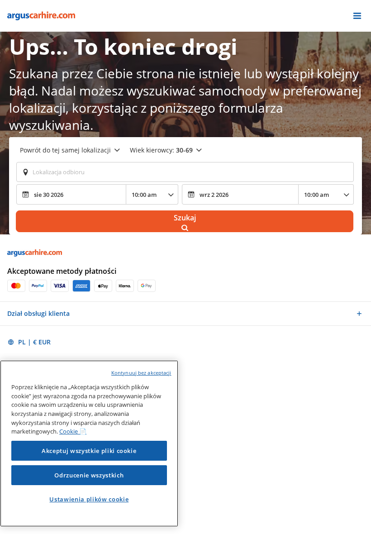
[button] (357, 16)
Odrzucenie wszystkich (89, 475)
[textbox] (185, 172)
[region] (89, 443)
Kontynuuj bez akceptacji (141, 372)
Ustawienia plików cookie (88, 499)
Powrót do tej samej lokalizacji (65, 150)
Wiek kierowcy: (161, 150)
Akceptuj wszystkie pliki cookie (89, 451)
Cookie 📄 (72, 431)
